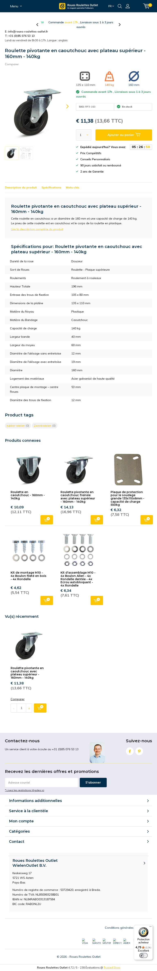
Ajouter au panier (46, 515)
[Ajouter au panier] (40, 703)
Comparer (12, 59)
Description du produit (21, 183)
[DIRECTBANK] (117, 937)
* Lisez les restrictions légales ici (24, 785)
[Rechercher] (120, 6)
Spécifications (51, 183)
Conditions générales (119, 923)
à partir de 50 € (81, 22)
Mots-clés (72, 183)
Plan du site (144, 923)
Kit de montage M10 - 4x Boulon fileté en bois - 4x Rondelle (28, 571)
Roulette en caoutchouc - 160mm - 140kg (28, 491)
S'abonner (93, 778)
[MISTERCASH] (107, 937)
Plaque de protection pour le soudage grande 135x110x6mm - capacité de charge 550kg (127, 494)
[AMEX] (127, 937)
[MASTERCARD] (96, 937)
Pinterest (139, 746)
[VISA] (86, 937)
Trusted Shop (112, 962)
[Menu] (150, 927)
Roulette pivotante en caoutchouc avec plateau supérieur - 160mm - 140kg (27, 668)
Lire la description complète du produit (37, 224)
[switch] (143, 955)
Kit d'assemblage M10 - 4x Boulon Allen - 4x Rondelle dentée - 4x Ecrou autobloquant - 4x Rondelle (78, 574)
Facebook (130, 746)
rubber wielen (18, 421)
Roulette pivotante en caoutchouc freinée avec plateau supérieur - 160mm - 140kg (78, 492)
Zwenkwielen (45, 421)
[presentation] (39, 22)
